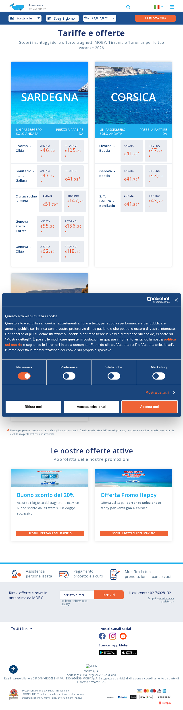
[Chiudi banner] (176, 299)
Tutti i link (19, 628)
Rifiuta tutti (33, 407)
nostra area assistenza (166, 599)
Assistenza (37, 7)
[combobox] (62, 18)
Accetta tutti (149, 407)
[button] (158, 7)
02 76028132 (160, 592)
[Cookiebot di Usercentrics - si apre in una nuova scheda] (150, 300)
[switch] (69, 376)
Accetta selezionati (91, 407)
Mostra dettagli (157, 392)
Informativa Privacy (74, 602)
